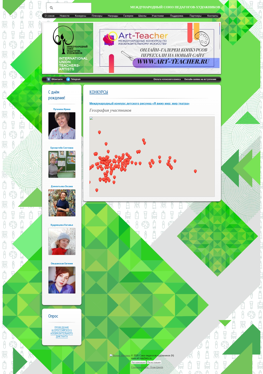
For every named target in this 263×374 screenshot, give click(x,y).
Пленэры (97, 15)
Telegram (76, 79)
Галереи (128, 15)
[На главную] (68, 71)
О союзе (50, 15)
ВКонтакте (57, 79)
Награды (113, 15)
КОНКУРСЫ (98, 92)
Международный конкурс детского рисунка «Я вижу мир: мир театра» (139, 103)
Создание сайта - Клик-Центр (147, 367)
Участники (158, 15)
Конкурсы (80, 15)
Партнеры (195, 15)
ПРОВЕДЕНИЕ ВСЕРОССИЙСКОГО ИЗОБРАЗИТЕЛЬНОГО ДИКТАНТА (62, 332)
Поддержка (176, 15)
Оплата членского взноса (167, 79)
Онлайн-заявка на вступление (200, 79)
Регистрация (154, 362)
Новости (64, 15)
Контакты (212, 15)
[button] (168, 161)
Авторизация (138, 362)
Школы (142, 15)
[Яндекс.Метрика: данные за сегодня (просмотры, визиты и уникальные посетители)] (120, 355)
